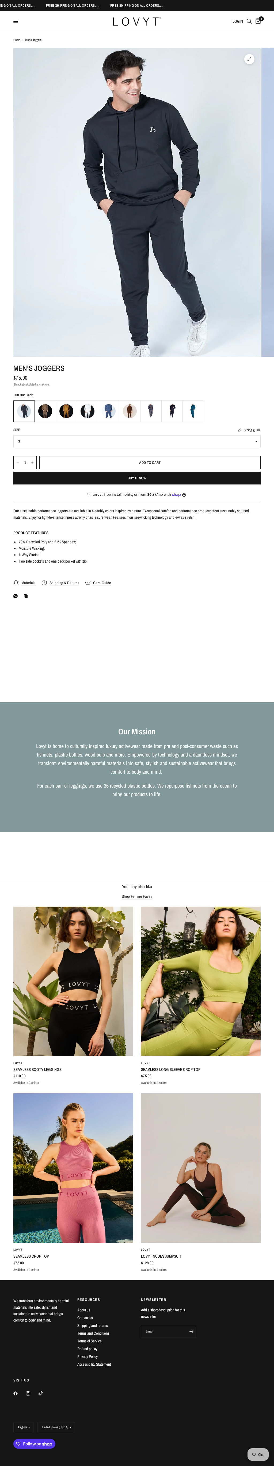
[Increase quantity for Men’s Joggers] (32, 462)
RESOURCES (88, 1299)
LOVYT (18, 1063)
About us (83, 1310)
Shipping (18, 384)
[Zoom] (249, 59)
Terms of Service (89, 1341)
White (87, 411)
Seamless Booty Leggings (37, 1069)
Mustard (66, 411)
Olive (45, 411)
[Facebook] (19, 1393)
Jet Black (172, 411)
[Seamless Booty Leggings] (73, 981)
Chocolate (129, 411)
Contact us (85, 1317)
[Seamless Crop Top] (73, 1168)
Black (24, 411)
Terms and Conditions (93, 1333)
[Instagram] (32, 1393)
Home (16, 40)
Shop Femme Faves (137, 896)
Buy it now (137, 478)
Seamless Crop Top (31, 1256)
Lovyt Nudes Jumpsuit (161, 1256)
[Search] (249, 21)
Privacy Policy (87, 1356)
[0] (257, 21)
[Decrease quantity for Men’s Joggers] (18, 462)
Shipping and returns (92, 1325)
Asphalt (151, 411)
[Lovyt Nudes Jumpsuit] (201, 1168)
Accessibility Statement (94, 1364)
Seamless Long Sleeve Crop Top (170, 1069)
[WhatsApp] (16, 596)
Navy (108, 411)
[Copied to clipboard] (27, 596)
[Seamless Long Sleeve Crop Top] (201, 981)
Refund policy (87, 1349)
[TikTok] (44, 1393)
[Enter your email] (191, 1331)
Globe (193, 411)
